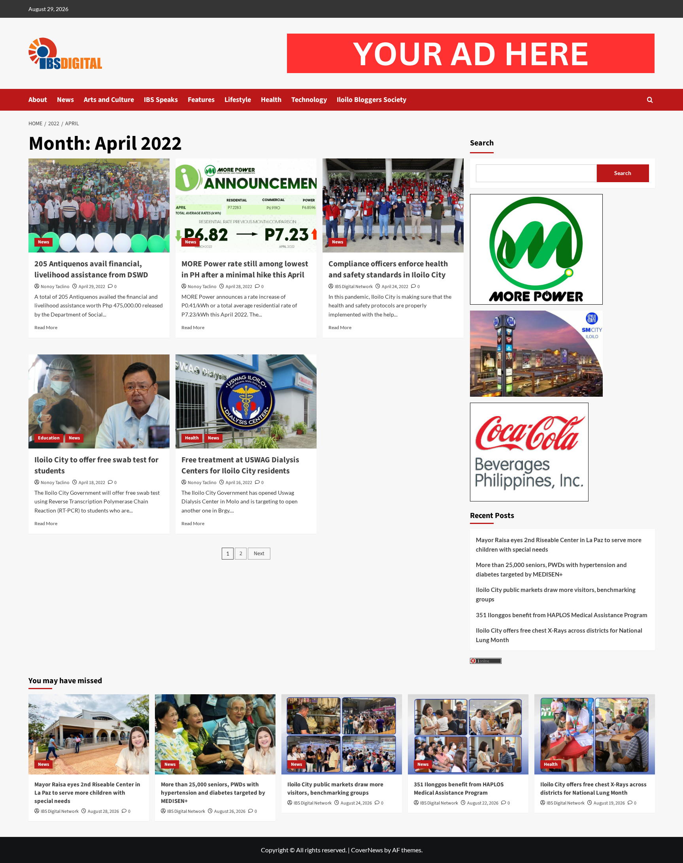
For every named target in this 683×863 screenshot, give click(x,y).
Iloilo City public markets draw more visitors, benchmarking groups (556, 594)
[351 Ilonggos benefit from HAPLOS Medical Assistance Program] (468, 734)
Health (271, 100)
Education (49, 438)
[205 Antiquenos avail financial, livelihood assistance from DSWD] (99, 205)
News (65, 100)
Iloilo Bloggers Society (371, 100)
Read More (45, 327)
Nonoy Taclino (55, 286)
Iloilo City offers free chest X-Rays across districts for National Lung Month (559, 635)
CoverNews (367, 850)
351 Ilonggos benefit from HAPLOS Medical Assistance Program (561, 614)
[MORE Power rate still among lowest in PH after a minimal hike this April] (246, 205)
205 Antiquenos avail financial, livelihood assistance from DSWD (91, 269)
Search (482, 143)
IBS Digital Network (354, 286)
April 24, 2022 (395, 286)
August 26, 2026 (229, 811)
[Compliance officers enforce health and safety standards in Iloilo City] (393, 205)
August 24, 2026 (356, 803)
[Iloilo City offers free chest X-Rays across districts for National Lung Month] (594, 734)
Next (259, 554)
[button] (650, 100)
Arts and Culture (109, 100)
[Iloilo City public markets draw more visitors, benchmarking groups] (341, 734)
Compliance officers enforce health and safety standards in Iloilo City (388, 269)
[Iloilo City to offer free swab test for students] (99, 401)
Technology (309, 100)
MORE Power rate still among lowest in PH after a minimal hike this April (244, 269)
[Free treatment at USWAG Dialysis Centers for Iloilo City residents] (246, 401)
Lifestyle (238, 100)
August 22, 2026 (482, 803)
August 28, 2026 (103, 811)
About (37, 100)
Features (201, 100)
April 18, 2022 (92, 482)
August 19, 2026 (609, 803)
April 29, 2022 (92, 286)
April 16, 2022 (239, 482)
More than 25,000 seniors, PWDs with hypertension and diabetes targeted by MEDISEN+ (551, 569)
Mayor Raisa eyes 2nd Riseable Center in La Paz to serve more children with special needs (558, 544)
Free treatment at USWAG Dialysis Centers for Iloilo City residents (240, 465)
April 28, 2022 (239, 286)
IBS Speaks (161, 100)
